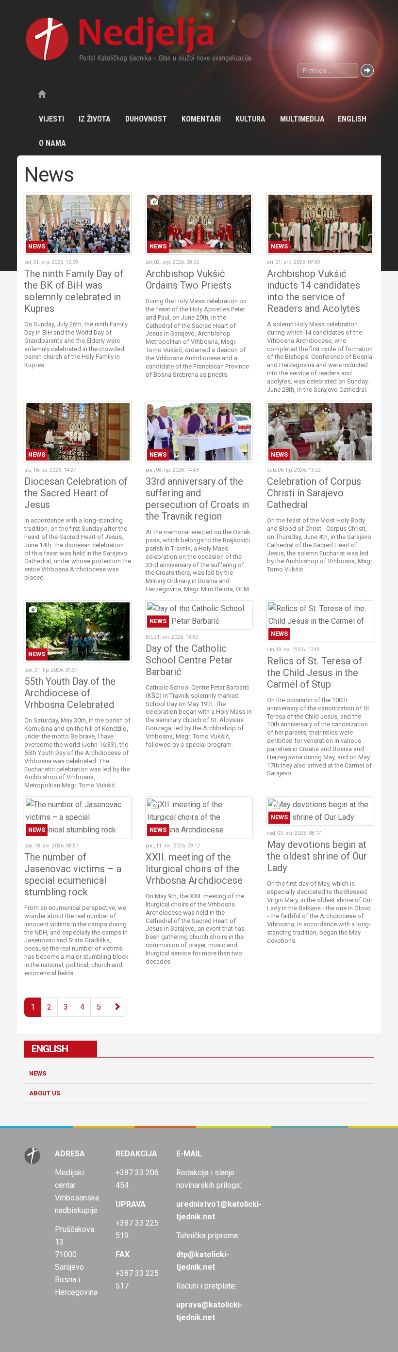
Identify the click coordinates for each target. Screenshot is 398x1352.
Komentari (201, 118)
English (352, 118)
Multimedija (302, 118)
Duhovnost (146, 118)
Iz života (95, 118)
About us (44, 1093)
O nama (52, 143)
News (37, 1073)
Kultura (250, 118)
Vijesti (51, 118)
